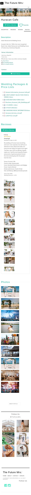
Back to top (13, 403)
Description (4, 29)
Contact (15, 476)
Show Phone (6, 61)
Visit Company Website (8, 64)
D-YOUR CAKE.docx (11, 108)
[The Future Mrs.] (5, 485)
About (9, 476)
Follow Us (15, 414)
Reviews (20, 29)
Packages (13, 29)
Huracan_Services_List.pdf (13, 113)
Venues (22, 476)
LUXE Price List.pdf (11, 116)
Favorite (25, 25)
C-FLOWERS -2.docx (11, 105)
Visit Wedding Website (8, 62)
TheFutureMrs (16, 417)
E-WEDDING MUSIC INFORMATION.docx (17, 110)
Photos (27, 29)
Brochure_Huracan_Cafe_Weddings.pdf (17, 102)
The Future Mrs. (14, 2)
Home (4, 476)
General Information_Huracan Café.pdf (17, 92)
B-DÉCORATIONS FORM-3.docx (14, 100)
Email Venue (16, 73)
